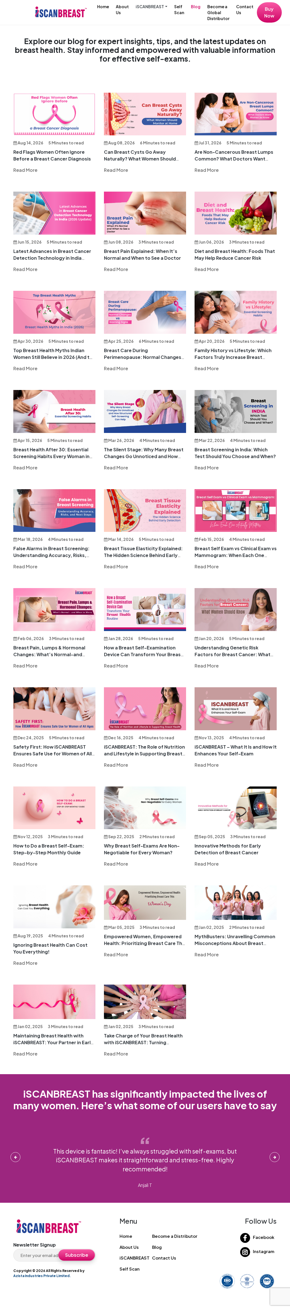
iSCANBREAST (135, 1257)
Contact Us (244, 9)
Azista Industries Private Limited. (42, 1276)
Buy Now (269, 12)
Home (103, 6)
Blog (196, 6)
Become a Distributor (174, 1236)
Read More (25, 170)
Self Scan (179, 9)
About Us (122, 9)
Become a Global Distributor (218, 12)
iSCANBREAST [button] (150, 6)
